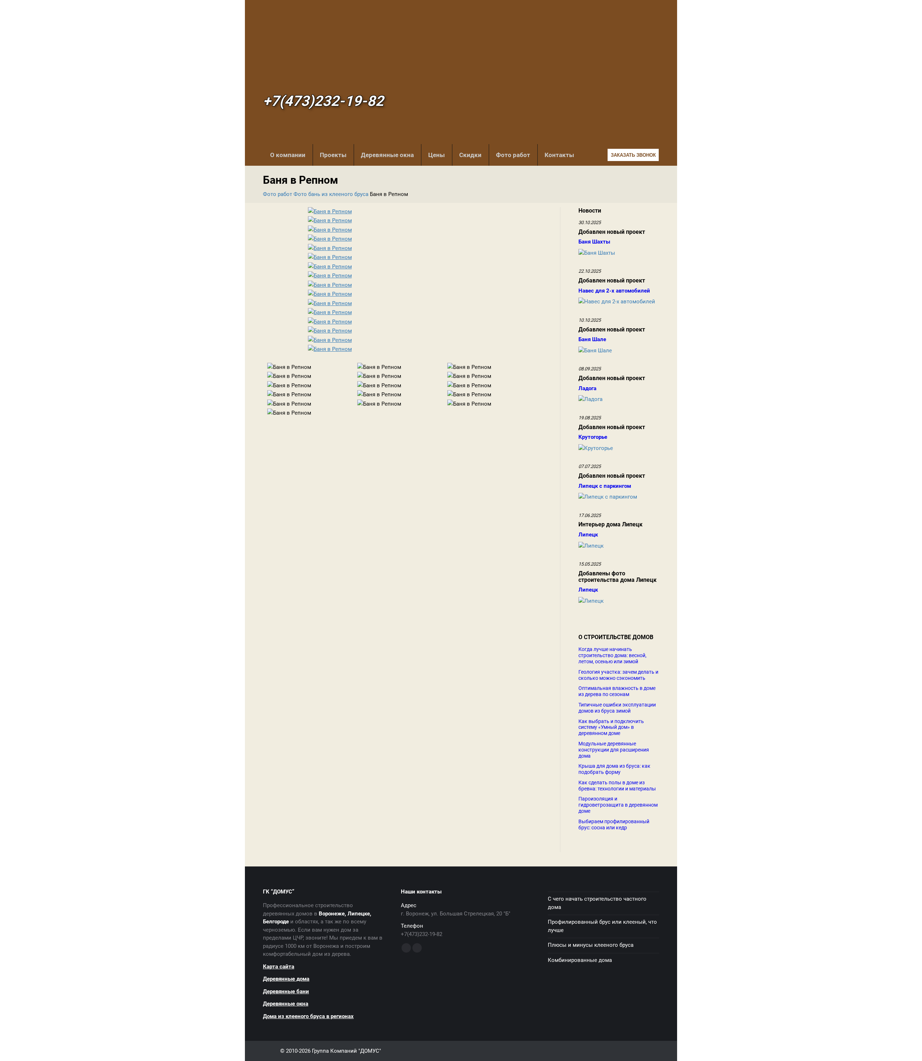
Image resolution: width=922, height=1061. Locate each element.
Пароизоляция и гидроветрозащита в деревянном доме (618, 805)
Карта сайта (278, 966)
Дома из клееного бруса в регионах (308, 1016)
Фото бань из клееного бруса (331, 194)
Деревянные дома (286, 979)
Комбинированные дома (580, 960)
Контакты (559, 155)
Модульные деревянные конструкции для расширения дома (613, 750)
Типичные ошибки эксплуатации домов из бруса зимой (617, 708)
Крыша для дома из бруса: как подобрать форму (614, 769)
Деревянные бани (286, 991)
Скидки (470, 155)
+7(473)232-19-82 (323, 101)
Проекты (333, 155)
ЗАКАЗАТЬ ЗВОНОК (633, 155)
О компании (287, 155)
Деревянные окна (387, 155)
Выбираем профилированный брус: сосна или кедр (613, 824)
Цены (436, 155)
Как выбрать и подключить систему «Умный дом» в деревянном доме (611, 727)
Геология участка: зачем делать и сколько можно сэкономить (618, 675)
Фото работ (513, 155)
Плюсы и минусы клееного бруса (591, 945)
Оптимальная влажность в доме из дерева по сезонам (616, 691)
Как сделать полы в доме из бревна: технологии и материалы (617, 786)
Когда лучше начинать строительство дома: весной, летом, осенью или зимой (612, 655)
